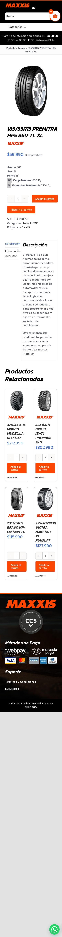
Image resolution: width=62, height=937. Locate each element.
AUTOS (34, 223)
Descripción (12, 243)
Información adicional (12, 253)
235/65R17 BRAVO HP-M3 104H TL (16, 527)
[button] (54, 929)
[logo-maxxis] (17, 4)
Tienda (21, 48)
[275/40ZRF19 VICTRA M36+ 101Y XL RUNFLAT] (45, 498)
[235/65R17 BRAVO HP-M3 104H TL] (16, 498)
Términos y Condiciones (20, 682)
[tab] (12, 243)
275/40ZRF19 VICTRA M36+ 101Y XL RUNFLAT (45, 531)
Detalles (13, 477)
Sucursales (12, 689)
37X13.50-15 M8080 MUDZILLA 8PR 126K (16, 431)
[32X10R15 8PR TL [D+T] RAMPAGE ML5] (45, 400)
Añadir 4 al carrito (21, 209)
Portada (10, 48)
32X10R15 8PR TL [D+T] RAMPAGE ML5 (43, 433)
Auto (25, 223)
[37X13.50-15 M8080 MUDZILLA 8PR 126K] (16, 400)
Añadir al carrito (44, 198)
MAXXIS (24, 227)
